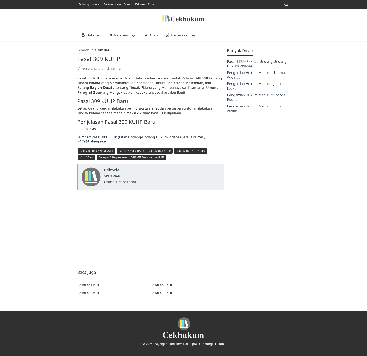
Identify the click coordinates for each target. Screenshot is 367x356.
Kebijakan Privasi (145, 4)
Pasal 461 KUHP (90, 284)
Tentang (84, 4)
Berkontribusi (112, 4)
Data (90, 35)
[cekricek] (183, 327)
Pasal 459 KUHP (90, 293)
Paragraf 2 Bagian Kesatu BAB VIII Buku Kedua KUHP (132, 157)
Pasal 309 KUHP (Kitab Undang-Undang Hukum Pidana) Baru (140, 137)
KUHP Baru (87, 157)
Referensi (122, 35)
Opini (154, 35)
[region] (150, 229)
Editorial (116, 69)
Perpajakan (180, 35)
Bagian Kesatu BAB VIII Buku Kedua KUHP (145, 151)
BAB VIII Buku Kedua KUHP (97, 151)
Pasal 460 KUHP (163, 284)
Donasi (128, 4)
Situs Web (112, 176)
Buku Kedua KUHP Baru (191, 151)
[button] (286, 4)
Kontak (96, 4)
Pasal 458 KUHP (163, 293)
